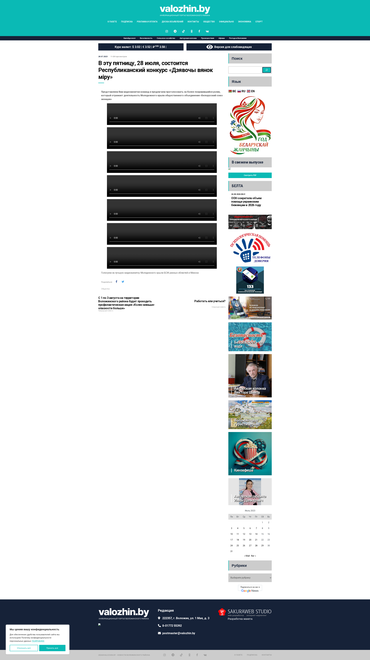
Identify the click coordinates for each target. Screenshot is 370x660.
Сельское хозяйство (166, 38)
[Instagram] (164, 655)
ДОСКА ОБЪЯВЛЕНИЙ (172, 21)
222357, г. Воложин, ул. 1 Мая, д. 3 (185, 618)
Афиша (222, 38)
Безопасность (146, 38)
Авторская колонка (188, 38)
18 (238, 540)
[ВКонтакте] (205, 655)
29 (262, 545)
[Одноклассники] (189, 655)
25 (238, 545)
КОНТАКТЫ (193, 21)
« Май (247, 556)
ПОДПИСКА (127, 21)
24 (231, 545)
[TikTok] (181, 655)
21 (256, 540)
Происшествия (207, 38)
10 (231, 534)
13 (250, 534)
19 (244, 540)
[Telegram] (173, 655)
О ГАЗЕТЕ (112, 21)
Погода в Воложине (238, 38)
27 (250, 545)
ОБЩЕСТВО (209, 21)
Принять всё (52, 648)
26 (244, 545)
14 (256, 534)
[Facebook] (197, 655)
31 (231, 551)
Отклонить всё (24, 648)
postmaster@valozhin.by (178, 633)
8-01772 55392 (172, 625)
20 (250, 540)
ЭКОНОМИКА (244, 21)
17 (231, 540)
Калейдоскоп (129, 38)
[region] (37, 639)
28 (256, 545)
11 (238, 534)
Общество (105, 289)
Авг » (253, 556)
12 (244, 534)
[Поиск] (266, 70)
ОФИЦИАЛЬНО (226, 21)
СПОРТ (259, 21)
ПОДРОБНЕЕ (38, 641)
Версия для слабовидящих (232, 47)
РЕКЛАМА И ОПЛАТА (147, 21)
